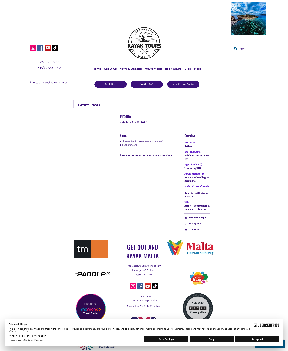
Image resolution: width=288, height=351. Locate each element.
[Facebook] (40, 48)
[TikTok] (55, 48)
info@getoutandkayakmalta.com (49, 82)
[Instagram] (33, 48)
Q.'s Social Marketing (150, 306)
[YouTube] (48, 48)
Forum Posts (89, 105)
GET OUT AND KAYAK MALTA (142, 251)
